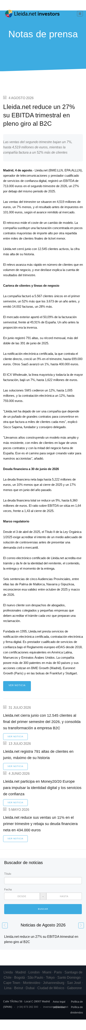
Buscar (43, 909)
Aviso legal (59, 1001)
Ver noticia (17, 685)
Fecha (8, 889)
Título (7, 873)
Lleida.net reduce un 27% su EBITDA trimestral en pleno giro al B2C (39, 115)
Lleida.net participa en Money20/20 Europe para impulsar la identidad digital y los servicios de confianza (42, 787)
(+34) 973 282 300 (27, 1006)
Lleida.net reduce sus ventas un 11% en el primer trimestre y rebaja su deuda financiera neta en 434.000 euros (40, 823)
